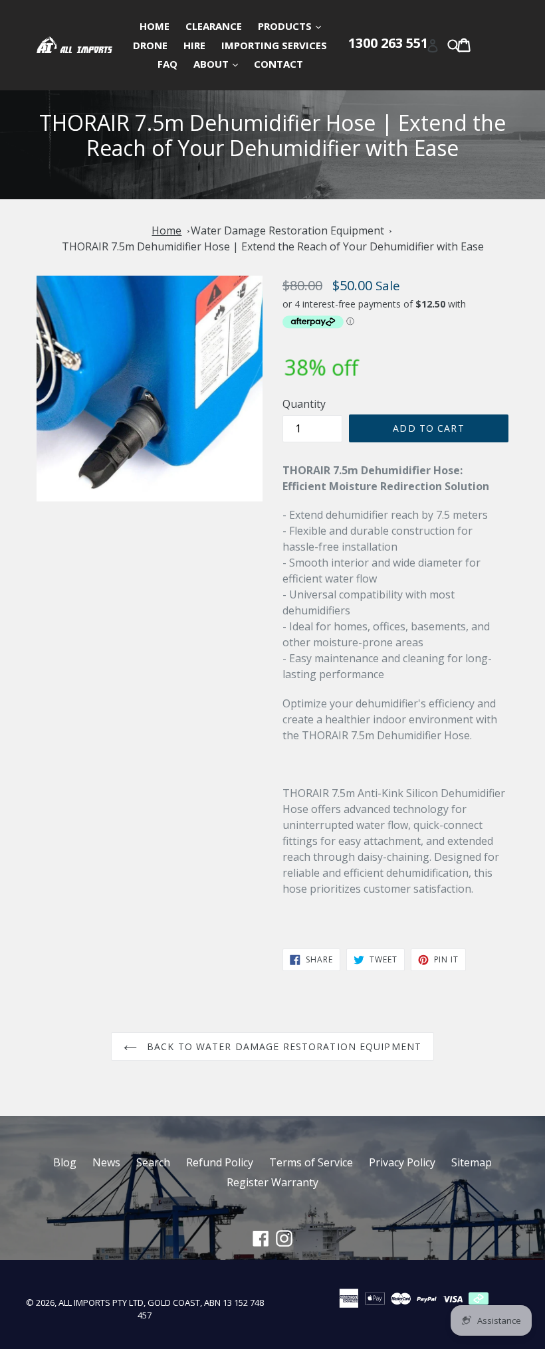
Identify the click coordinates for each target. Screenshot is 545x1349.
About (219, 63)
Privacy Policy (402, 1162)
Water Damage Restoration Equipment (287, 230)
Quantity (304, 404)
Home (154, 26)
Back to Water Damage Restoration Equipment (282, 1046)
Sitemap (471, 1162)
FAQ (167, 63)
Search (153, 1162)
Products (293, 26)
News (106, 1162)
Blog (64, 1162)
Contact (278, 63)
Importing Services (274, 45)
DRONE (150, 45)
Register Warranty (272, 1182)
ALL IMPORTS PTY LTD (101, 1302)
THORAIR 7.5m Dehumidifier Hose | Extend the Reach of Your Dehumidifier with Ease (273, 246)
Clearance (213, 26)
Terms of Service (311, 1162)
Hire (194, 45)
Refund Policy (219, 1162)
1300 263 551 (388, 43)
